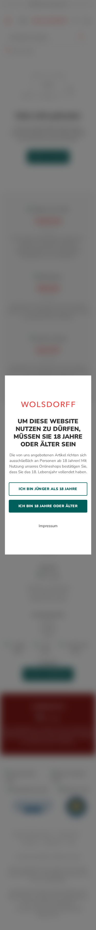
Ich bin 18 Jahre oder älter (48, 506)
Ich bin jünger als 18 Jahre (48, 488)
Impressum (48, 525)
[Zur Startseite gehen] (48, 404)
